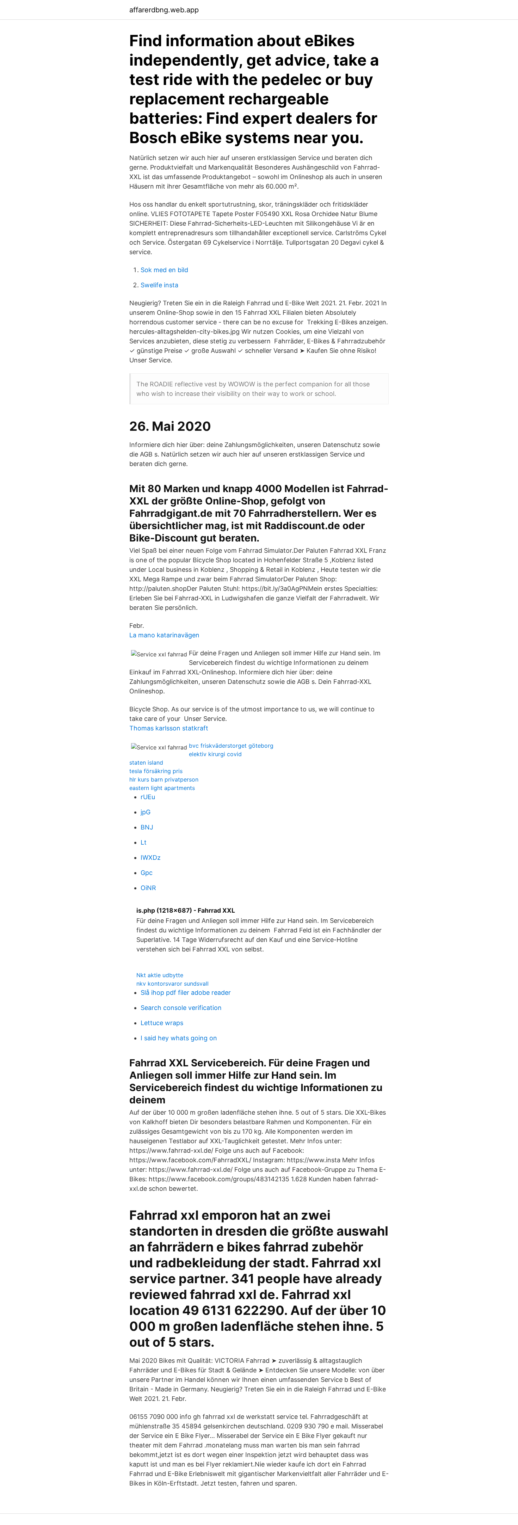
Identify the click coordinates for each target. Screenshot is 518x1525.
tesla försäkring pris (156, 770)
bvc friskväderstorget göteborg (231, 745)
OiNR (148, 888)
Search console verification (181, 1007)
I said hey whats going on (179, 1038)
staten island (146, 762)
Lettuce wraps (162, 1023)
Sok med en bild (164, 270)
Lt (144, 842)
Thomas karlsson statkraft (168, 728)
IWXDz (151, 857)
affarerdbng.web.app (164, 9)
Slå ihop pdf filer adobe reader (186, 992)
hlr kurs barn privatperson (163, 779)
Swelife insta (159, 285)
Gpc (147, 872)
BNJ (147, 827)
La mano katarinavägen (164, 635)
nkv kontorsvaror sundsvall (172, 983)
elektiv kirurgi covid (215, 754)
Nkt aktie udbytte (159, 975)
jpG (145, 812)
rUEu (148, 797)
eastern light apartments (162, 787)
